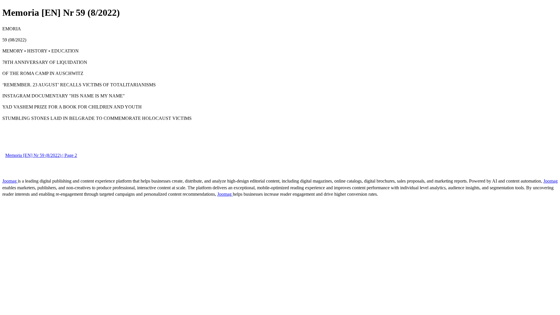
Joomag (10, 180)
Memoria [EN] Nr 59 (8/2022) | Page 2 (41, 155)
